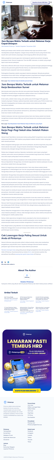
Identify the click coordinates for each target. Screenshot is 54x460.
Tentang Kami (7, 431)
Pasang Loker (31, 422)
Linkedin (30, 435)
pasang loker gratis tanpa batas (24, 254)
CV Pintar (30, 415)
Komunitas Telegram (9, 447)
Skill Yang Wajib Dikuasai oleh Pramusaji (11, 298)
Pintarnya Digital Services (35, 424)
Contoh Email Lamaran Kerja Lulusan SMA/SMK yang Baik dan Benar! (42, 298)
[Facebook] (2, 262)
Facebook (30, 431)
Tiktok (29, 441)
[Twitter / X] (5, 262)
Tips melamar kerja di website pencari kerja (20, 80)
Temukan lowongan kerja (8, 250)
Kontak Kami (7, 433)
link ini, (30, 252)
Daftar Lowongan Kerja (34, 407)
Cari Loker (30, 405)
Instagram (30, 433)
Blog (5, 445)
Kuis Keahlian (31, 417)
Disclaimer (6, 439)
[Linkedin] (8, 262)
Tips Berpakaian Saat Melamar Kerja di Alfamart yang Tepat (25, 123)
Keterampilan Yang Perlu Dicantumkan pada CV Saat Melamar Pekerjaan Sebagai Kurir (27, 309)
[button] (51, 2)
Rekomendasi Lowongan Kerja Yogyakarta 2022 (43, 308)
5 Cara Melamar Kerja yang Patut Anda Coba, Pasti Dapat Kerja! (11, 308)
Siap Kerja (30, 413)
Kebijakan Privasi (8, 435)
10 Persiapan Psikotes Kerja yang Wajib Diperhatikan (26, 298)
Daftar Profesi (31, 408)
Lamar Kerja (6, 311)
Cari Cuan (30, 410)
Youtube (30, 439)
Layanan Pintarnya (9, 448)
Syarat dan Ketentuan (10, 437)
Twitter (30, 437)
